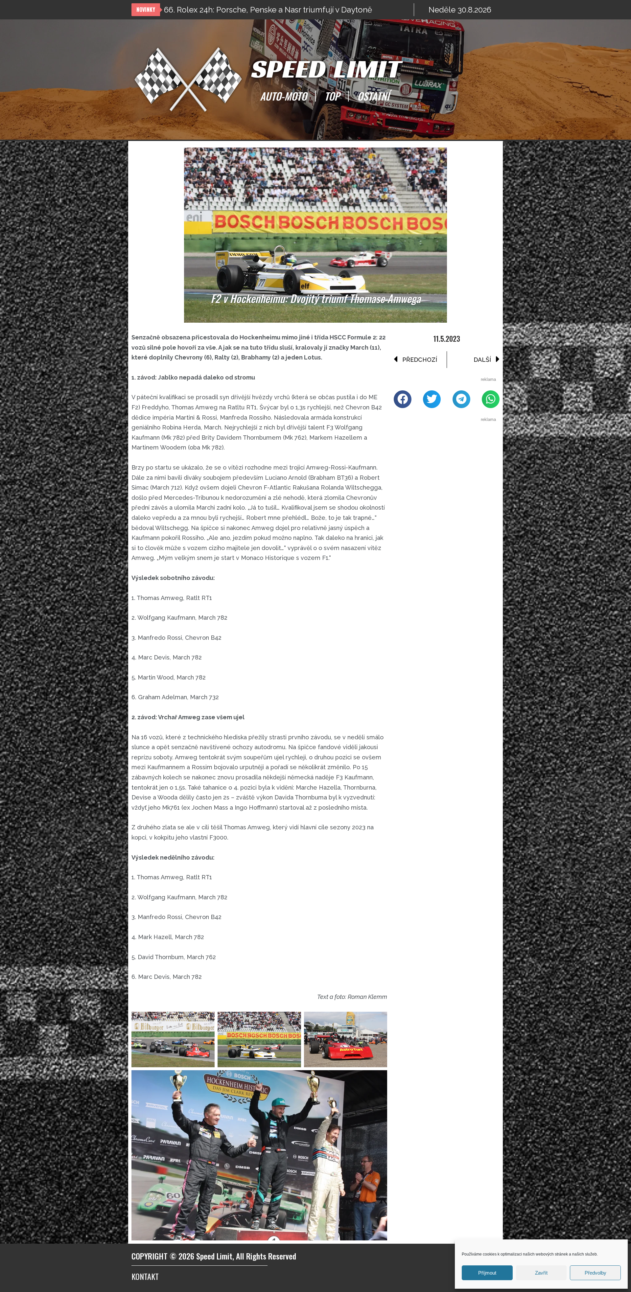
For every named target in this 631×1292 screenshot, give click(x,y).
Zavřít (541, 1273)
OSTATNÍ (373, 96)
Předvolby (595, 1273)
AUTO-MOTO (283, 96)
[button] (402, 399)
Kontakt (145, 1276)
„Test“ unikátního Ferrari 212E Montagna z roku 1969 (258, 9)
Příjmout (487, 1273)
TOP (331, 96)
